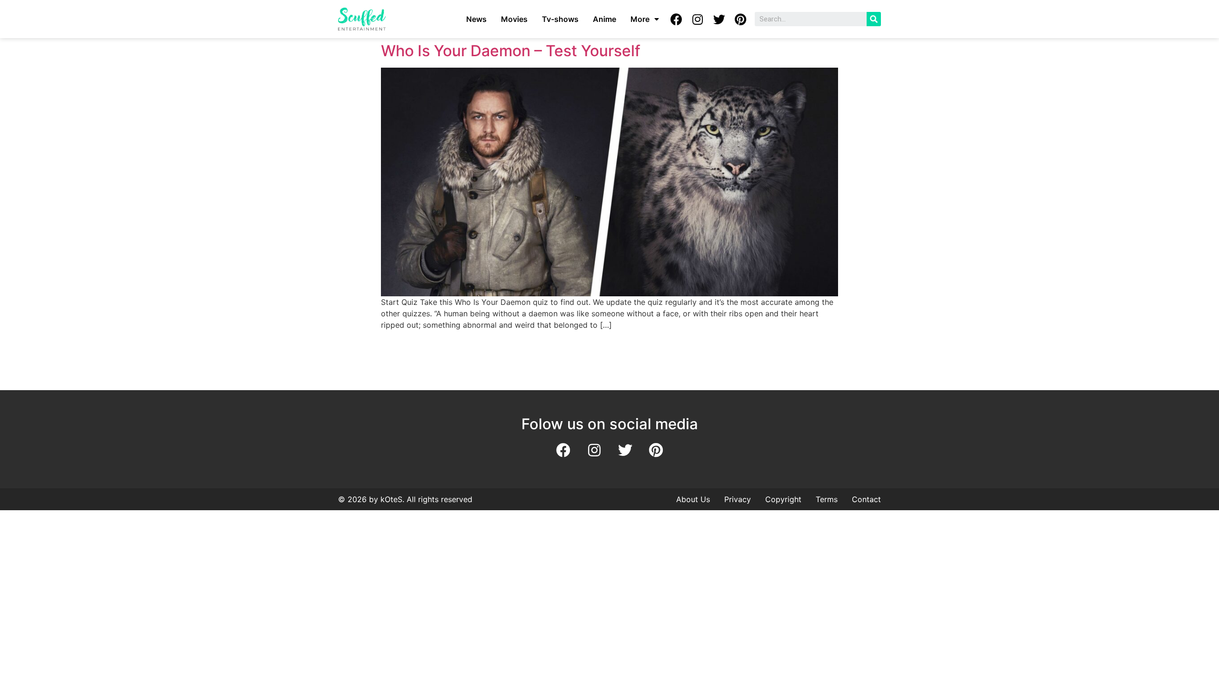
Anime (604, 19)
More (639, 19)
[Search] (874, 19)
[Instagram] (697, 19)
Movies (514, 19)
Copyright (783, 499)
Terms (827, 499)
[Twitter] (719, 19)
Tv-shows (560, 19)
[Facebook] (676, 19)
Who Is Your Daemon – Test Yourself (510, 50)
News (476, 19)
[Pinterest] (740, 19)
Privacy (737, 499)
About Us (693, 499)
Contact (866, 499)
